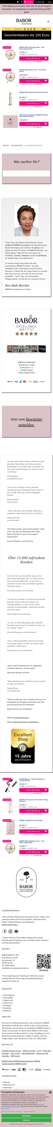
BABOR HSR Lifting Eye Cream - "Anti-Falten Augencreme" (32, 48)
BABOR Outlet (20, 1064)
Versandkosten (37, 61)
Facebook (9, 255)
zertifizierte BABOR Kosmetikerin (18, 245)
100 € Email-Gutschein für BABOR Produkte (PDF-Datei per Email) (33, 115)
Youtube (17, 255)
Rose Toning (15, 1053)
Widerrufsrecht (9, 1085)
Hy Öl (39, 1051)
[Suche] (21, 2)
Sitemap (6, 1082)
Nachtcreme (8, 1003)
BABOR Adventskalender (24, 1061)
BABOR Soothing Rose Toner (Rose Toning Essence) (33, 800)
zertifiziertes (32, 1028)
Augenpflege (8, 998)
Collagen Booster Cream (11, 1051)
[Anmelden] (18, 2)
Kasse (50, 2)
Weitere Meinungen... (10, 925)
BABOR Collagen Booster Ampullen (31, 820)
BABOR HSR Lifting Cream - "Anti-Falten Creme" (32, 70)
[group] (10, 54)
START (6, 145)
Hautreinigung (8, 995)
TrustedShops (41, 255)
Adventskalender (28, 1053)
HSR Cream (15, 1056)
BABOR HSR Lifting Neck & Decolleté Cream (33, 92)
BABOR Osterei (8, 1061)
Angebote (7, 1011)
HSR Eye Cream (29, 1051)
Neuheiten (7, 1008)
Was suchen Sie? (26, 162)
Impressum (7, 1087)
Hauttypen (7, 1005)
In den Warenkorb (33, 58)
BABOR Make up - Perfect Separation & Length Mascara (32, 779)
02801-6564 (41, 2)
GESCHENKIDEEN (17, 145)
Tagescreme (8, 1000)
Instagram (25, 255)
